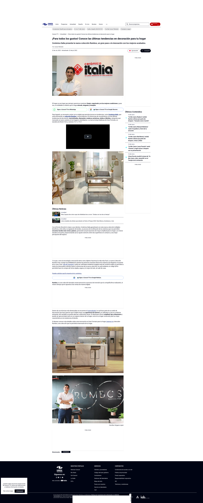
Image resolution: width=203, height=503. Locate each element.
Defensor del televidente (101, 478)
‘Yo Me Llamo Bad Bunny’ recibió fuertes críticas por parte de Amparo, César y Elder (138, 138)
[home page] (48, 24)
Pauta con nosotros (99, 484)
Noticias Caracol (75, 469)
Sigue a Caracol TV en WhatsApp (66, 109)
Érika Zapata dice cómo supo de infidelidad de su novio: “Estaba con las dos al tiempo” (85, 214)
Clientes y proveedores (100, 469)
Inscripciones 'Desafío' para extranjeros (62, 29)
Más (106, 24)
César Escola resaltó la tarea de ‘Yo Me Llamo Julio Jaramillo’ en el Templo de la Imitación (139, 158)
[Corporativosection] (131, 466)
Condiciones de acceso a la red (123, 469)
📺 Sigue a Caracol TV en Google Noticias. (89, 277)
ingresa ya (109, 321)
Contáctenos (97, 475)
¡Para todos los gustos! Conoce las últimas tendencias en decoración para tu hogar (91, 34)
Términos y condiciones (121, 484)
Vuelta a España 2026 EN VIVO (95, 29)
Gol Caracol (74, 475)
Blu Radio (73, 472)
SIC (116, 481)
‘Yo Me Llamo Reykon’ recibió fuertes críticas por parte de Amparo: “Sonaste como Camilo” (138, 119)
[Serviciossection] (108, 466)
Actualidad (63, 34)
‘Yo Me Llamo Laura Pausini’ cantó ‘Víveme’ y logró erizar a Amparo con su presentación (139, 148)
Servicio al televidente (100, 487)
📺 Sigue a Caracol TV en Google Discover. (105, 109)
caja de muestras (68, 264)
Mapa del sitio (98, 481)
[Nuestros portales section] (84, 466)
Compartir (147, 50)
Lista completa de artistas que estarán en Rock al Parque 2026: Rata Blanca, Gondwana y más (87, 221)
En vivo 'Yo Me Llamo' (79, 29)
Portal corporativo (120, 475)
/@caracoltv (134, 50)
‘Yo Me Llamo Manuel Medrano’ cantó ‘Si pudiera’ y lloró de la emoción (138, 129)
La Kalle (73, 478)
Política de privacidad (121, 472)
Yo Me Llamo (131, 114)
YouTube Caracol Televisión (111, 29)
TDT (95, 490)
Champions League (125, 29)
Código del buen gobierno (101, 472)
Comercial (66, 452)
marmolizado (92, 310)
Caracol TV (55, 34)
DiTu (72, 481)
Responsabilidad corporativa (123, 478)
